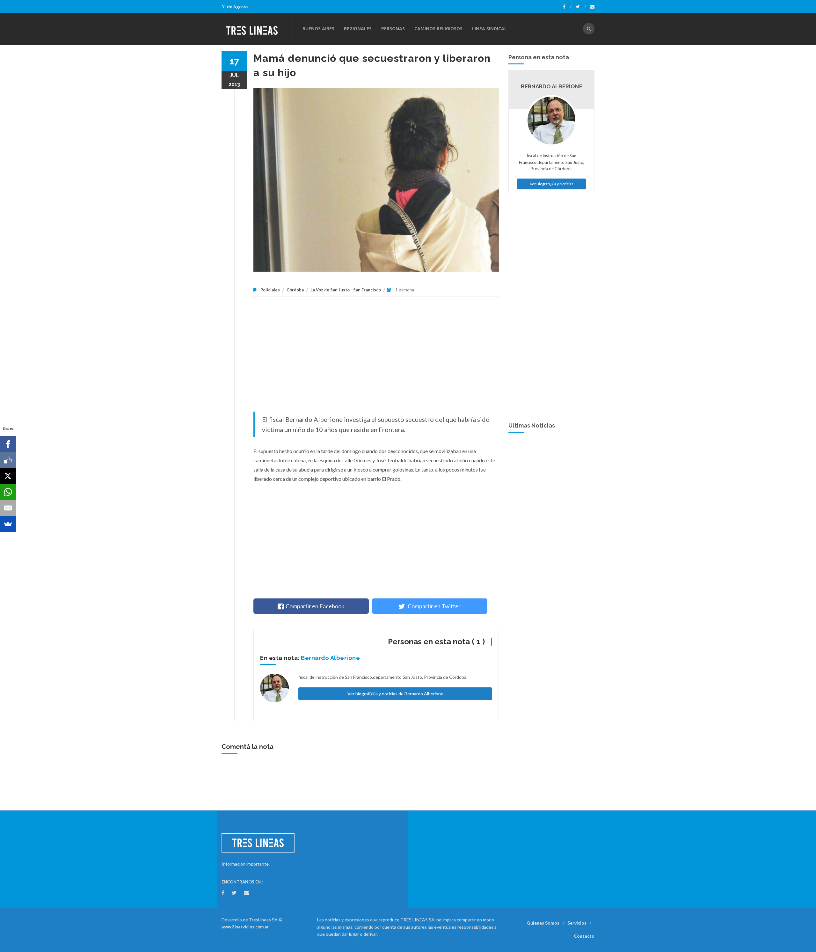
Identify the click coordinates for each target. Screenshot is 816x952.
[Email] (8, 508)
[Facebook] (567, 7)
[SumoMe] (8, 524)
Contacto (584, 936)
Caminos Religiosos (438, 29)
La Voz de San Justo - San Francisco (345, 289)
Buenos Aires (318, 29)
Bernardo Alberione (330, 658)
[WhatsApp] (8, 492)
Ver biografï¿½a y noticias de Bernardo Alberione (395, 693)
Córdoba (295, 289)
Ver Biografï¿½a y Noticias (551, 183)
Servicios (576, 923)
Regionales (358, 29)
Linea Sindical (489, 29)
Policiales (270, 289)
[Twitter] (581, 7)
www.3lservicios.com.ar (245, 926)
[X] (8, 476)
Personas (393, 29)
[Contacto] (592, 7)
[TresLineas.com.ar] (257, 29)
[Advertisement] (376, 357)
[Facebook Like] (8, 460)
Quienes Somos (543, 923)
